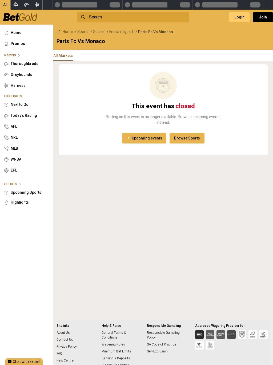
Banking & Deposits (116, 358)
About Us (63, 333)
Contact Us (65, 339)
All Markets (63, 55)
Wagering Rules (113, 344)
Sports (83, 31)
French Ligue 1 (121, 31)
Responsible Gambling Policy (163, 335)
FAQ (59, 353)
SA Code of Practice (161, 344)
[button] (5, 5)
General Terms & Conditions (114, 335)
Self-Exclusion (157, 351)
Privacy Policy (67, 346)
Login (239, 17)
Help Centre (65, 360)
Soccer (99, 31)
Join (263, 17)
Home (68, 31)
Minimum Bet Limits (116, 351)
